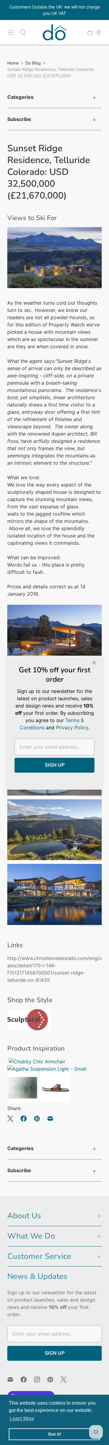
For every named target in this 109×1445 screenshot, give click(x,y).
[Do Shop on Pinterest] (54, 1379)
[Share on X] (12, 1118)
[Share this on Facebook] (23, 1118)
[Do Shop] (54, 32)
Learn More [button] (22, 1418)
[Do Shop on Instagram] (40, 1379)
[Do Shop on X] (67, 1379)
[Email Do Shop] (14, 1379)
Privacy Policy (72, 727)
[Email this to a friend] (50, 1118)
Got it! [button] (54, 1434)
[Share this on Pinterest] (37, 1118)
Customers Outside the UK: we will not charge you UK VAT (54, 10)
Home (13, 62)
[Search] (23, 32)
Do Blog (33, 62)
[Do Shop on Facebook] (27, 1379)
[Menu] (11, 32)
